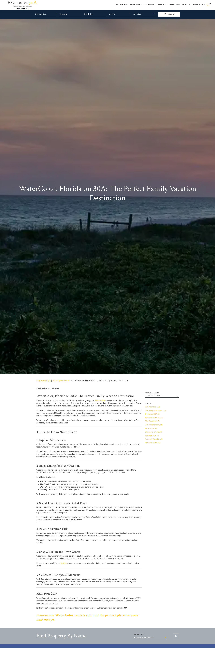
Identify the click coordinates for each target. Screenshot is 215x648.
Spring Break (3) (152, 435)
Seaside (64, 563)
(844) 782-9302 (22, 9)
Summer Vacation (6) (153, 439)
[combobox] (46, 14)
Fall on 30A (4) (151, 428)
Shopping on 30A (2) (153, 432)
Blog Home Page (43, 380)
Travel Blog (162, 4)
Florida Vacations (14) (154, 417)
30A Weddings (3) (152, 421)
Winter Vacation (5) (153, 442)
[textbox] (46, 14)
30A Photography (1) (153, 424)
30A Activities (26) (152, 407)
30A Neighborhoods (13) (155, 410)
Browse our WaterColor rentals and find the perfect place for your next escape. (87, 617)
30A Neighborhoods (60, 380)
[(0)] (208, 4)
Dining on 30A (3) (152, 414)
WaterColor (100, 400)
